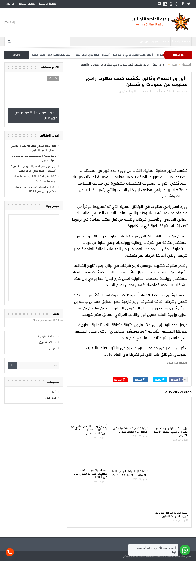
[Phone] (10, 552)
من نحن (10, 3)
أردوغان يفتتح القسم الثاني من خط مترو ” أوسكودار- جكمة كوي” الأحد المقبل (121, 55)
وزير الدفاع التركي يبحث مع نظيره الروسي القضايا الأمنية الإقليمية (171, 432)
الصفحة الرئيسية (48, 3)
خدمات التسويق (26, 3)
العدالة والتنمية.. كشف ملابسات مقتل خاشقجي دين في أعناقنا (90, 474)
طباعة (145, 91)
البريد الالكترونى (127, 91)
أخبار (158, 91)
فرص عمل (50, 397)
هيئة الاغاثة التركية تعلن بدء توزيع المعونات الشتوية (171, 514)
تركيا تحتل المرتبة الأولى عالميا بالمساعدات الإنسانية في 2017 (47, 55)
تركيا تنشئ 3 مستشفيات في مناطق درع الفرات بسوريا (130, 430)
